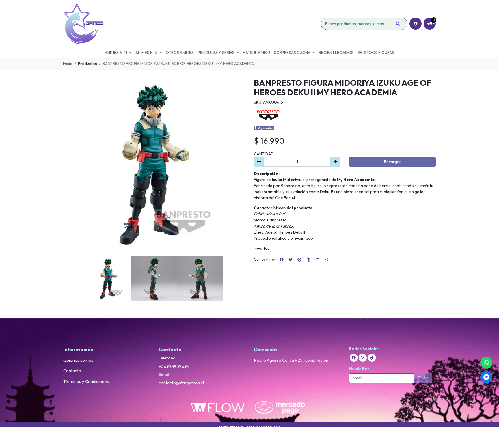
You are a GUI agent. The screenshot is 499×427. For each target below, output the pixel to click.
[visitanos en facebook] (354, 358)
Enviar (423, 378)
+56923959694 (174, 366)
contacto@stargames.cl (181, 382)
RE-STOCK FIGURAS (376, 52)
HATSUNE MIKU (256, 52)
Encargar (392, 161)
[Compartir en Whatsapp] (326, 260)
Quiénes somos (78, 360)
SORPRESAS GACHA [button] (292, 52)
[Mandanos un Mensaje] (486, 377)
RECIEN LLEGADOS (336, 52)
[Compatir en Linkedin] (317, 260)
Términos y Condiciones (86, 381)
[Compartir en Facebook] (282, 260)
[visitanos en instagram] (363, 358)
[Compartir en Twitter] (290, 260)
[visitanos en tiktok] (372, 358)
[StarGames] (191, 24)
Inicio (67, 63)
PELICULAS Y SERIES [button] (216, 52)
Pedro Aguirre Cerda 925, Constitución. (291, 360)
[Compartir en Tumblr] (308, 260)
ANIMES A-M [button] (116, 52)
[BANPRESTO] (268, 114)
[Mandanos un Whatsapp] (486, 363)
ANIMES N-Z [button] (146, 52)
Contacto (72, 370)
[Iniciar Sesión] (415, 24)
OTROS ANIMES (180, 52)
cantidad (264, 153)
